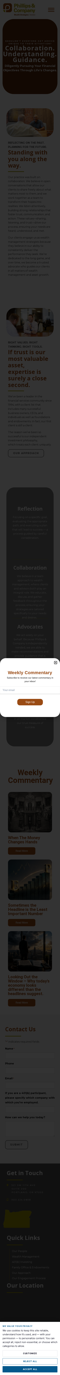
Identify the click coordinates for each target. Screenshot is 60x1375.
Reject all (30, 1361)
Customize (30, 1353)
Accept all (30, 1369)
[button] (55, 662)
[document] (30, 687)
